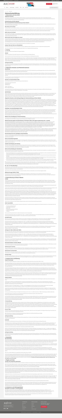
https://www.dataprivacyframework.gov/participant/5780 (13, 299)
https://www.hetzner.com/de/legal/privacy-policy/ (31, 56)
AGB (32, 407)
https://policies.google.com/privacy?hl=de (42, 380)
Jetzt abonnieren (44, 406)
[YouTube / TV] (7, 408)
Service (7, 11)
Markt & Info (24, 403)
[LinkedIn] (4, 408)
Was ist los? (23, 406)
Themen (7, 7)
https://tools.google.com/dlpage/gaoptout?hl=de (16, 311)
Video (21, 7)
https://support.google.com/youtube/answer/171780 (12, 372)
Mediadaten (54, 0)
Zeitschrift (16, 7)
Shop (23, 7)
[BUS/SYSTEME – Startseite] (9, 4)
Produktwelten (24, 407)
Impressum (39, 412)
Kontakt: (5, 0)
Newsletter (26, 7)
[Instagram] (56, 0)
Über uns (33, 403)
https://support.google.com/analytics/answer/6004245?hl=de (14, 314)
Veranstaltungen (12, 7)
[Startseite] (4, 7)
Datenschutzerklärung (35, 412)
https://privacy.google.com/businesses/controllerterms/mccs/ (14, 294)
